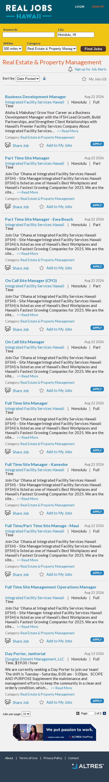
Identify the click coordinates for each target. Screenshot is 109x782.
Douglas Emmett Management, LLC (34, 659)
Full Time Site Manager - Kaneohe (36, 464)
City (61, 29)
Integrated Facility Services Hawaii (34, 102)
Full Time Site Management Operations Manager (51, 587)
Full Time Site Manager (26, 403)
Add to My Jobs (59, 145)
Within (8, 43)
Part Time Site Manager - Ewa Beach (39, 219)
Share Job (20, 145)
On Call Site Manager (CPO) (31, 280)
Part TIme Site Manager (27, 158)
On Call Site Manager (25, 342)
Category (33, 43)
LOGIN (79, 6)
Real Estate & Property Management (48, 137)
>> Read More (67, 131)
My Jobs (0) (97, 79)
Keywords (10, 29)
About (9, 758)
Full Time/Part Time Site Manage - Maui (42, 526)
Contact (73, 758)
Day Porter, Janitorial (25, 654)
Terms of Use (28, 758)
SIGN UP (98, 6)
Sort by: (9, 78)
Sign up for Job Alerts (90, 69)
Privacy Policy (53, 758)
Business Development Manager (35, 97)
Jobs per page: (12, 714)
